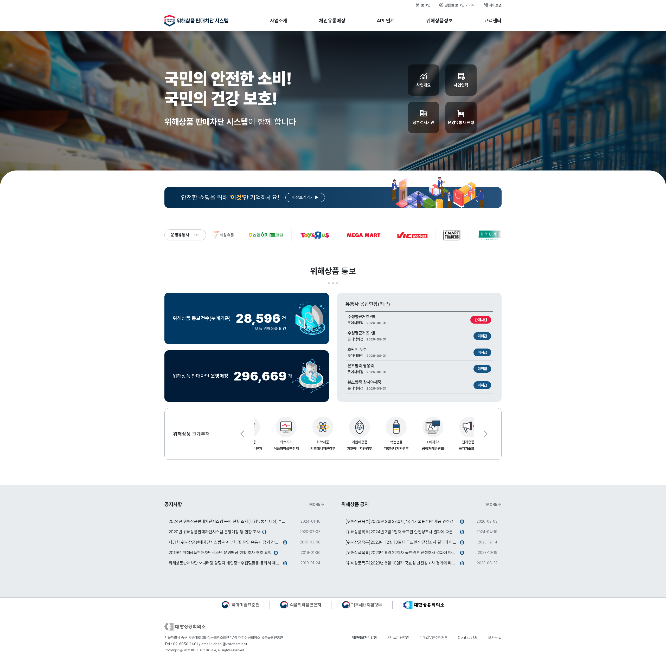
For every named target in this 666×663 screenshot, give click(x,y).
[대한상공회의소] (423, 604)
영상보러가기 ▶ (305, 197)
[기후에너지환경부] (362, 604)
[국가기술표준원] (240, 604)
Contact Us (468, 637)
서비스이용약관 (398, 637)
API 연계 (386, 21)
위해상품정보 (439, 21)
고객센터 (493, 21)
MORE (317, 504)
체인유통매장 (332, 21)
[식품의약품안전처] (300, 604)
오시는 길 (495, 637)
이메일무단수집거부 (433, 637)
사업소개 (278, 21)
